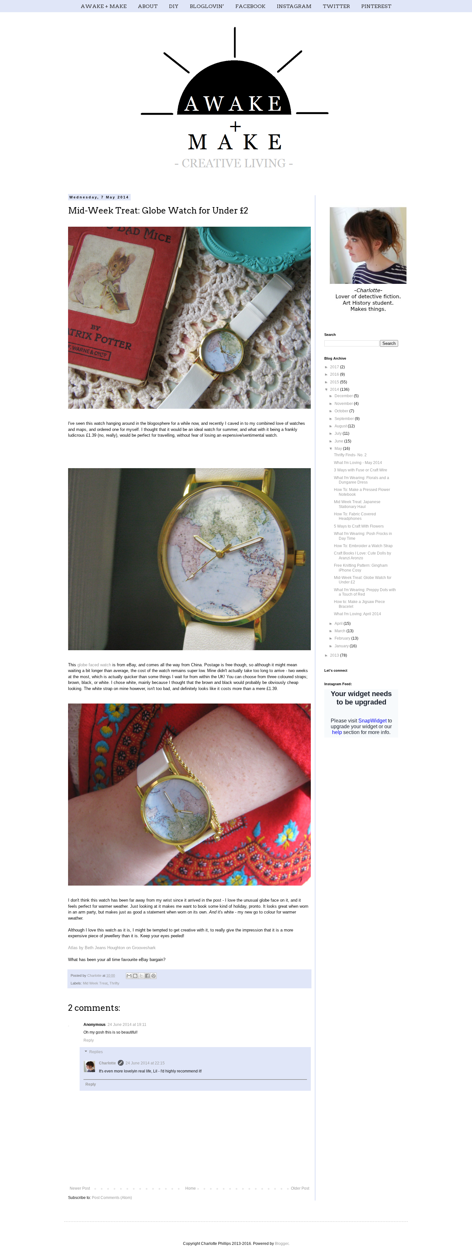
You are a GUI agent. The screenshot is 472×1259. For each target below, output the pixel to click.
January (342, 646)
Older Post (300, 1188)
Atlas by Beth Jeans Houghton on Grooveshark (112, 947)
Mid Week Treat (95, 983)
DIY (174, 6)
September (345, 418)
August (341, 426)
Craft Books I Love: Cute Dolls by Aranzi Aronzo (362, 555)
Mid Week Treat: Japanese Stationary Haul (357, 504)
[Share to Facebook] (147, 976)
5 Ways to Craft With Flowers (359, 526)
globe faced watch (94, 664)
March (340, 631)
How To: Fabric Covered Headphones (355, 516)
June (339, 441)
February (343, 638)
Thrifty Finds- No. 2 (350, 455)
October (342, 411)
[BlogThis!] (135, 976)
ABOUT (148, 6)
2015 (335, 382)
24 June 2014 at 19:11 (127, 1024)
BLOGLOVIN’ (207, 6)
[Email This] (129, 976)
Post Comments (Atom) (112, 1197)
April (339, 623)
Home (190, 1188)
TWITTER (336, 6)
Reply (88, 1040)
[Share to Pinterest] (153, 976)
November (344, 403)
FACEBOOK (250, 6)
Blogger (281, 1243)
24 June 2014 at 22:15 (145, 1063)
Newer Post (80, 1188)
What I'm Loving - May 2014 (358, 462)
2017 (335, 367)
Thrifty (114, 983)
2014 (335, 389)
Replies (96, 1052)
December (344, 396)
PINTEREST (376, 6)
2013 (335, 655)
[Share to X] (141, 976)
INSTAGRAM (294, 6)
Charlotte (107, 1063)
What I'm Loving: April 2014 (357, 614)
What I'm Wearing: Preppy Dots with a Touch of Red (365, 592)
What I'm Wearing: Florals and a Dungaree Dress (361, 480)
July (339, 433)
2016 (335, 374)
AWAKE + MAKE (104, 6)
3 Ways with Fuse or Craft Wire (360, 470)
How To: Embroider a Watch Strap (363, 546)
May (339, 448)
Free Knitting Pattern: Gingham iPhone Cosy (361, 567)
